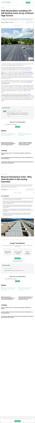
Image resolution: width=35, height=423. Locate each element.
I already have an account (17, 260)
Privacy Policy (31, 418)
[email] (20, 25)
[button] (1, 2)
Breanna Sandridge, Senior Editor (7, 22)
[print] (33, 25)
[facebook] (14, 25)
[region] (17, 420)
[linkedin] (15, 25)
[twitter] (17, 25)
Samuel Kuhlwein (4, 189)
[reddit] (19, 25)
